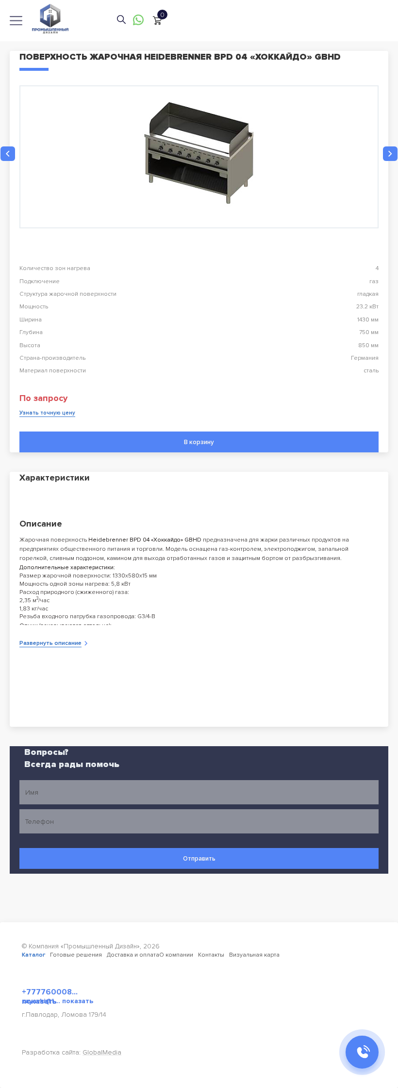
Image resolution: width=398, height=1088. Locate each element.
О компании (176, 955)
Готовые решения (76, 955)
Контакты (211, 955)
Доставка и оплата (133, 955)
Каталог (33, 955)
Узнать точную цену (47, 413)
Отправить (199, 859)
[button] (7, 153)
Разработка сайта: (71, 1052)
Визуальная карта (254, 955)
